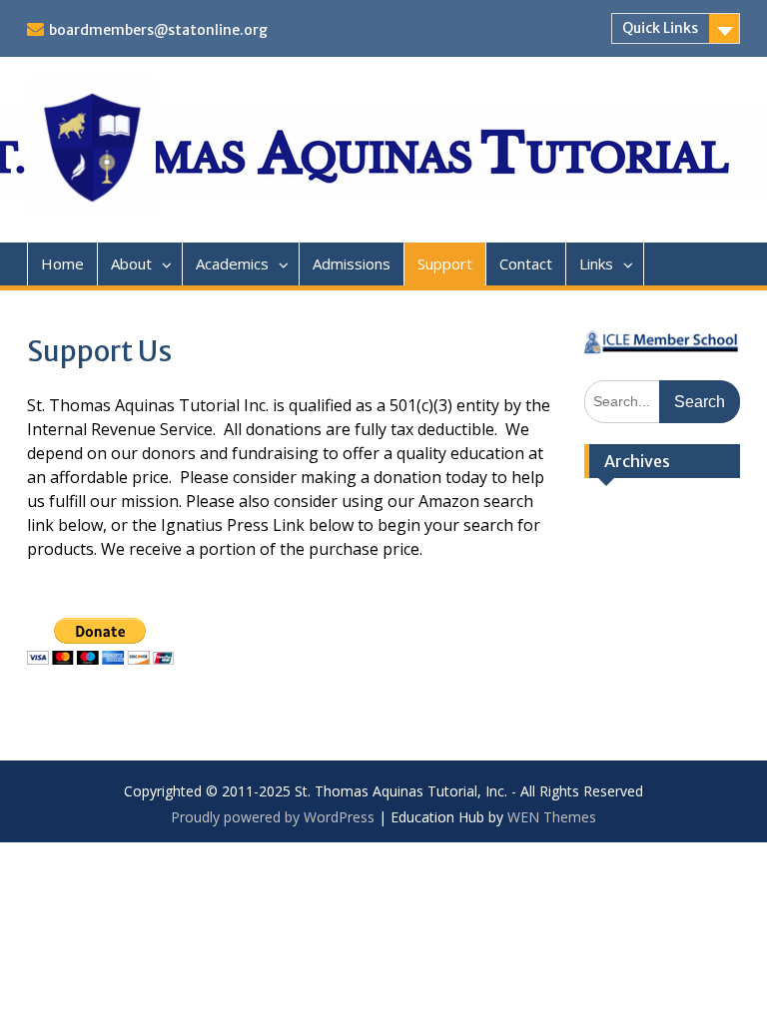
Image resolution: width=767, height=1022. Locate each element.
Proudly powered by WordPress (273, 816)
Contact (525, 263)
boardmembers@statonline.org (158, 30)
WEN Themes (551, 816)
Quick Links (660, 28)
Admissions (351, 263)
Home (62, 263)
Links (596, 263)
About (131, 263)
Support (444, 263)
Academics (232, 263)
